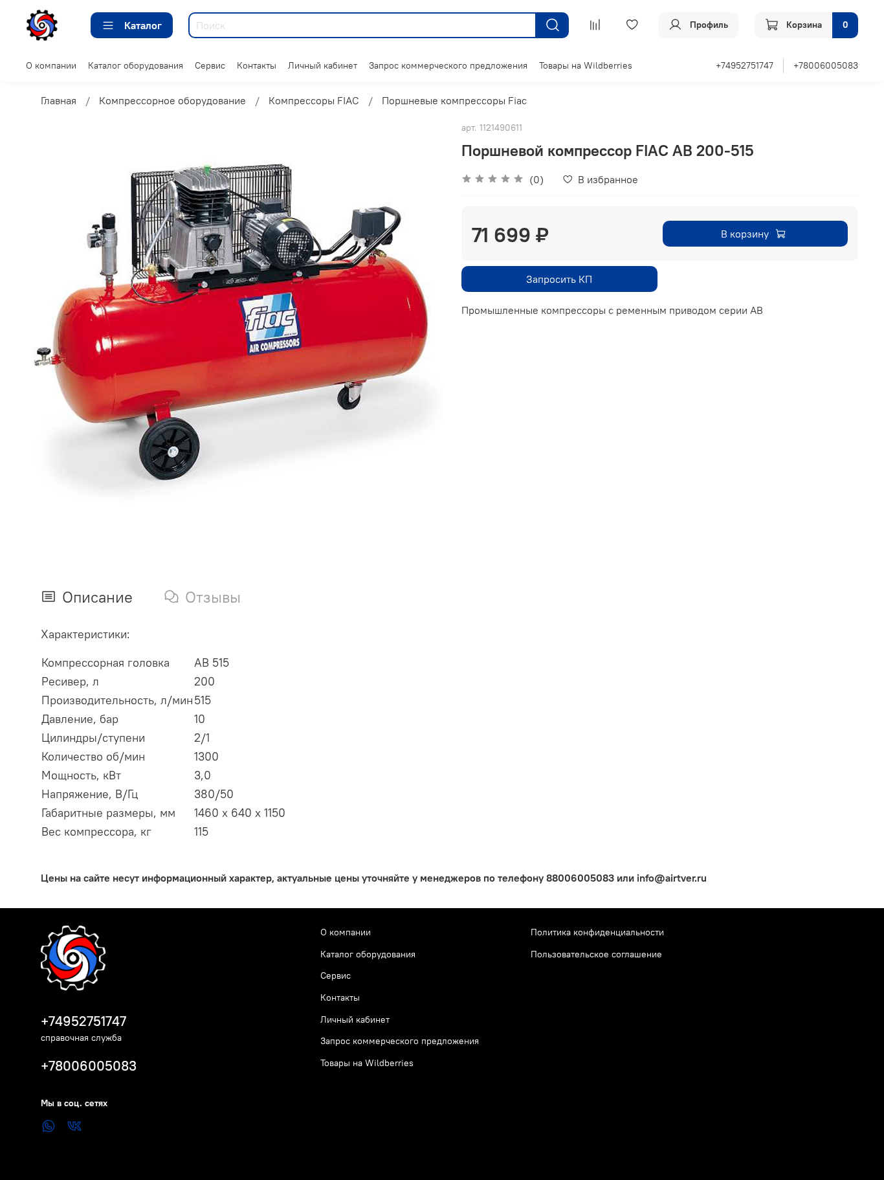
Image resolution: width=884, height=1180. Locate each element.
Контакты (256, 65)
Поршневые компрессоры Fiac (454, 100)
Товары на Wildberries (585, 65)
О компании (51, 65)
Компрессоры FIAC (314, 100)
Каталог (143, 25)
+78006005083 (825, 65)
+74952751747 (744, 65)
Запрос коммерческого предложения (448, 65)
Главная (58, 100)
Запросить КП (559, 279)
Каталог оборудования (135, 65)
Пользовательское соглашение (596, 954)
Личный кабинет (322, 65)
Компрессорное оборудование (172, 100)
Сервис (210, 65)
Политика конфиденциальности (597, 932)
